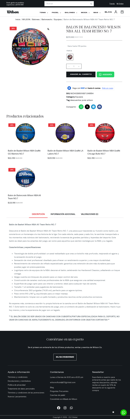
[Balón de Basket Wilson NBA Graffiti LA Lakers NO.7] (65, 133)
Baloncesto (47, 19)
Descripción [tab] (38, 214)
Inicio (17, 19)
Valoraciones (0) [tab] (89, 214)
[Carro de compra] (122, 12)
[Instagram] (65, 408)
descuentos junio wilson (81, 100)
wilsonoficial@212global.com (62, 382)
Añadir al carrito (81, 74)
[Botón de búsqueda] (91, 3)
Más (95, 12)
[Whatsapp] (71, 408)
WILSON (26, 19)
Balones (36, 19)
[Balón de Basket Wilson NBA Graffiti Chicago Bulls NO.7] (105, 133)
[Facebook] (58, 408)
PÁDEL (55, 12)
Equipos (58, 19)
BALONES (70, 12)
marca (69, 50)
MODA (84, 12)
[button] (81, 106)
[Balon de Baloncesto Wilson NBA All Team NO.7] (25, 178)
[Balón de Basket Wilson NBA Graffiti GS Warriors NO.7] (25, 133)
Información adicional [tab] (63, 214)
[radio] (70, 57)
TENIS (42, 12)
